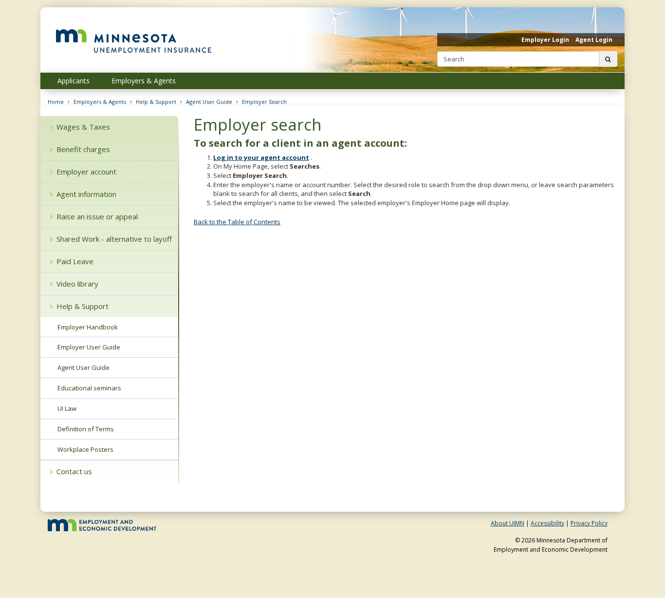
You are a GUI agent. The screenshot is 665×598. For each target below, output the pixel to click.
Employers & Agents (100, 101)
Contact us (74, 471)
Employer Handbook (87, 327)
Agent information (86, 194)
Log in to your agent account (261, 157)
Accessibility (547, 523)
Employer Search (264, 101)
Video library (77, 284)
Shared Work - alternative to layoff (114, 239)
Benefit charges (83, 149)
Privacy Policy (589, 523)
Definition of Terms (85, 428)
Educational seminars (89, 388)
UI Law (66, 408)
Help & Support (156, 101)
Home (56, 101)
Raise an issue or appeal (97, 216)
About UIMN (507, 523)
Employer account (86, 171)
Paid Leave (74, 261)
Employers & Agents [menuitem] (143, 80)
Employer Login (545, 40)
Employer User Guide (88, 347)
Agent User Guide (209, 101)
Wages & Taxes (83, 127)
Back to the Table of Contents (237, 221)
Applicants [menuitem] (73, 80)
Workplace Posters (85, 449)
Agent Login (593, 40)
